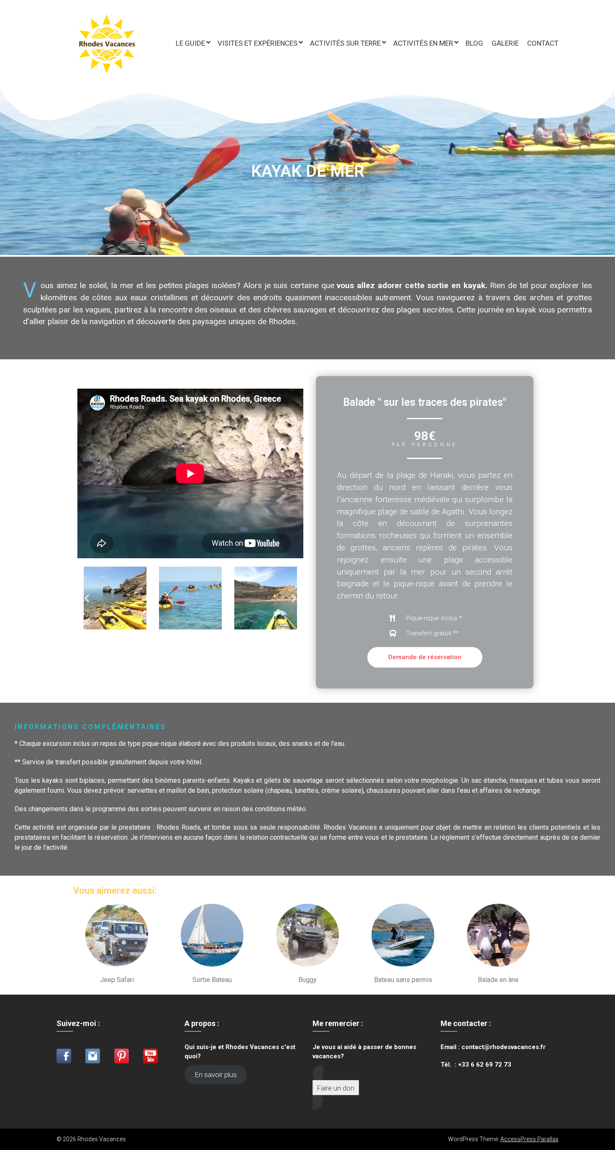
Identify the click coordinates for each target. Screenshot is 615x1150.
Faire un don (335, 1088)
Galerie (505, 43)
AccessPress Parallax (529, 1139)
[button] (87, 598)
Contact (543, 43)
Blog (474, 43)
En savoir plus (216, 1074)
